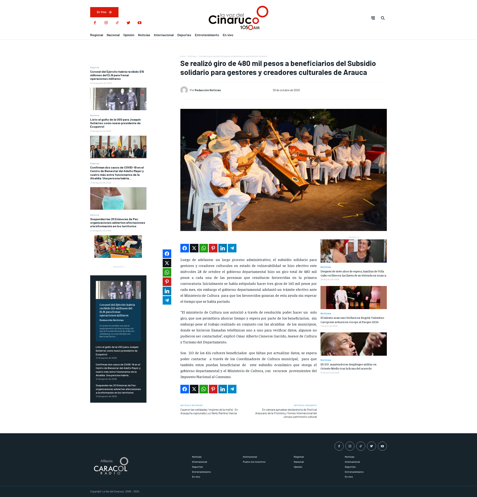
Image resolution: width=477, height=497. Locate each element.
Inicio (183, 56)
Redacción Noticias (111, 320)
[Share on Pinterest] (213, 248)
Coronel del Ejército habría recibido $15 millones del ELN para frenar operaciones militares (117, 75)
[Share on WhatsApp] (203, 248)
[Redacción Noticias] (185, 90)
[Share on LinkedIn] (222, 248)
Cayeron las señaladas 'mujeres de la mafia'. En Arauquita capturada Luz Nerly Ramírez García (209, 411)
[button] (383, 18)
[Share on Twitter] (194, 248)
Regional (94, 67)
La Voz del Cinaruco (113, 491)
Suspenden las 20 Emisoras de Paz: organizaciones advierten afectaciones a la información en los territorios (117, 222)
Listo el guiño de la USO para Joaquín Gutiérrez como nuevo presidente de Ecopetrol (115, 123)
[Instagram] (106, 23)
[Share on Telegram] (232, 248)
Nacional (94, 115)
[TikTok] (117, 23)
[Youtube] (139, 23)
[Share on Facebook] (184, 248)
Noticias (192, 56)
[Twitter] (128, 23)
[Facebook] (94, 23)
